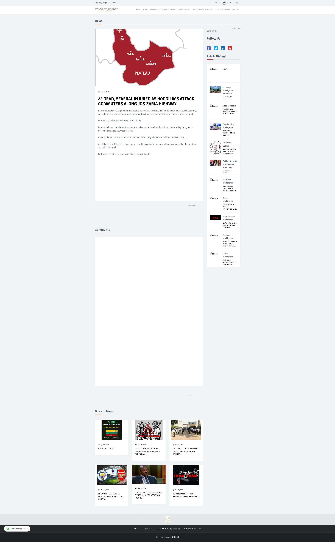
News (145, 10)
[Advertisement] (149, 174)
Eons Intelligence (164, 537)
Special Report (183, 10)
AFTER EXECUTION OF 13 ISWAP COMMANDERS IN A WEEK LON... (147, 451)
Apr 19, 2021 (142, 445)
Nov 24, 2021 (179, 445)
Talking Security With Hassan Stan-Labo (230, 164)
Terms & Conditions (169, 529)
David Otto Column (222, 10)
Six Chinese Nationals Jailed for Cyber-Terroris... (229, 262)
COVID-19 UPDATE (106, 448)
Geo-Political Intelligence (202, 10)
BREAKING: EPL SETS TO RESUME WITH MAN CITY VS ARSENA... (111, 496)
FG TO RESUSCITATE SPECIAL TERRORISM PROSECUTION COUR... (148, 495)
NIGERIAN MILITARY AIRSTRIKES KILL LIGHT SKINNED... (229, 151)
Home (138, 10)
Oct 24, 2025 (179, 490)
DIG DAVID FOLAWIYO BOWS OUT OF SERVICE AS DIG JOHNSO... (186, 451)
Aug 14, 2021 (104, 92)
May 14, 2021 (142, 489)
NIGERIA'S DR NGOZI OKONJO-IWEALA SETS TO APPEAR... (230, 244)
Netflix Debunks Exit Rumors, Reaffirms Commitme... (229, 225)
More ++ (235, 10)
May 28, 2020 (104, 490)
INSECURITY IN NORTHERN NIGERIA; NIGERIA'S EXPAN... (230, 111)
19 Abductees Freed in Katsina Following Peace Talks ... (186, 496)
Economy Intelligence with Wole (162, 10)
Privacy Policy (192, 529)
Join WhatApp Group (19, 529)
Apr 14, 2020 (104, 445)
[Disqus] (149, 277)
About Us (149, 529)
